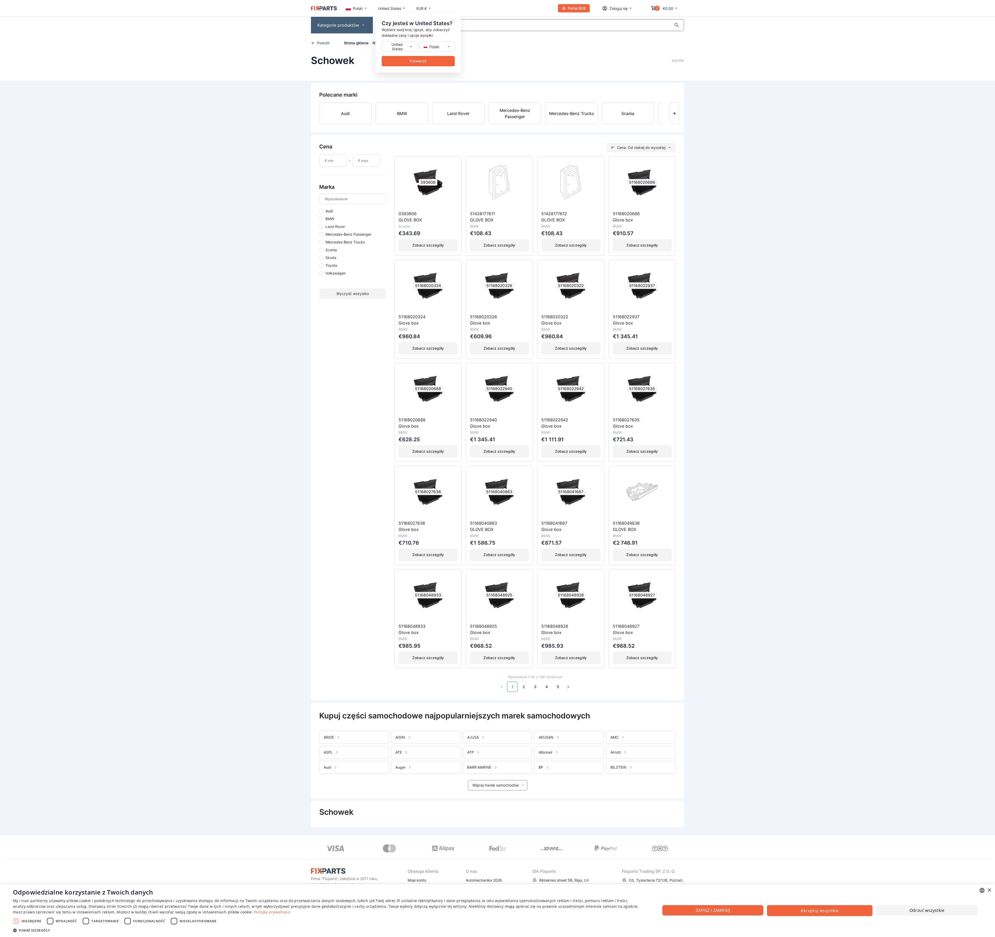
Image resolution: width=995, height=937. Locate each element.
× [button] (989, 890)
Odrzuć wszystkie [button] (926, 910)
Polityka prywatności (272, 912)
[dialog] (497, 910)
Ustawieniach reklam (96, 912)
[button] (327, 930)
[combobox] (982, 890)
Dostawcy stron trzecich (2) (113, 906)
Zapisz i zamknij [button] (713, 910)
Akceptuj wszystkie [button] (819, 910)
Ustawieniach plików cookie (227, 912)
